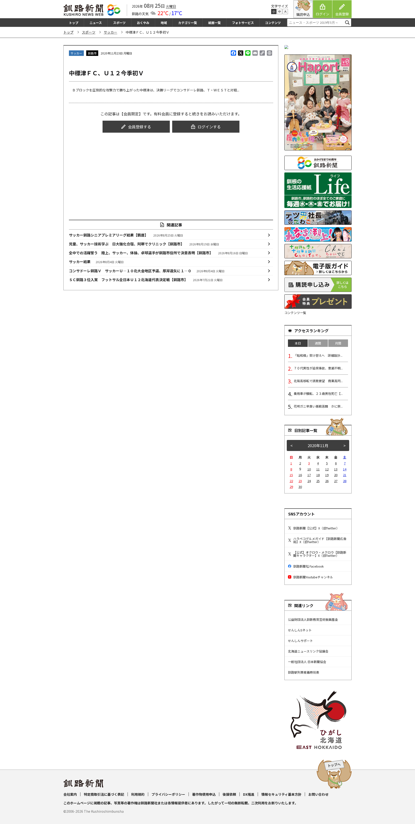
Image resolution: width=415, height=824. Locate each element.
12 (327, 469)
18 (318, 475)
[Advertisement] (171, 171)
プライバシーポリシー (168, 794)
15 (291, 475)
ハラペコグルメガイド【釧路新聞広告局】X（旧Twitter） (319, 540)
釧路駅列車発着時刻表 (303, 672)
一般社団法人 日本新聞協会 (307, 661)
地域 (164, 22)
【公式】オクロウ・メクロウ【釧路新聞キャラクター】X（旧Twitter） (319, 554)
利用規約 (138, 794)
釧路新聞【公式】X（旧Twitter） (316, 528)
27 (335, 481)
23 (300, 481)
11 (318, 469)
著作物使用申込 (204, 794)
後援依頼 (229, 794)
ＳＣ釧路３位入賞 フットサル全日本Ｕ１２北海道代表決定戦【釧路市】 (146, 279)
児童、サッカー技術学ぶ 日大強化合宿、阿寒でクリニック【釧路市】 (144, 243)
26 (327, 481)
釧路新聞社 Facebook (308, 566)
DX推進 (248, 794)
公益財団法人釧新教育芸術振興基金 (313, 619)
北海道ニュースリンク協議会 (308, 651)
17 (309, 475)
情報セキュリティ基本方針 (281, 794)
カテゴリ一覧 (187, 22)
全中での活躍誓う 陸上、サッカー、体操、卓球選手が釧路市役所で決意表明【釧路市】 (158, 252)
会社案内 (70, 794)
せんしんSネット (300, 630)
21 (344, 475)
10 (309, 469)
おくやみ (143, 22)
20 (335, 475)
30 (300, 486)
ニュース (96, 22)
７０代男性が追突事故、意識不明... (318, 368)
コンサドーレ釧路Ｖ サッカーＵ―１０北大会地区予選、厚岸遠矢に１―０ (147, 270)
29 (291, 486)
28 (344, 481)
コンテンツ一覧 (295, 312)
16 (300, 475)
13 (335, 469)
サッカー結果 (96, 261)
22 (291, 481)
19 (327, 475)
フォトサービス (243, 22)
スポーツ (119, 22)
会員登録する (139, 127)
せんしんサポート (300, 640)
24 (309, 481)
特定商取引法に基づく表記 (104, 794)
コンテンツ (273, 22)
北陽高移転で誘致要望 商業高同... (318, 381)
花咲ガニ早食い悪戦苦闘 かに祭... (318, 406)
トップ (73, 22)
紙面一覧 (214, 22)
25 (318, 481)
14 (344, 469)
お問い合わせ (318, 794)
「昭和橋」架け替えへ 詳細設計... (318, 355)
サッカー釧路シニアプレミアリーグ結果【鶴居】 (126, 234)
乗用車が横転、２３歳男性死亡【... (318, 393)
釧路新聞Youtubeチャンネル (313, 577)
